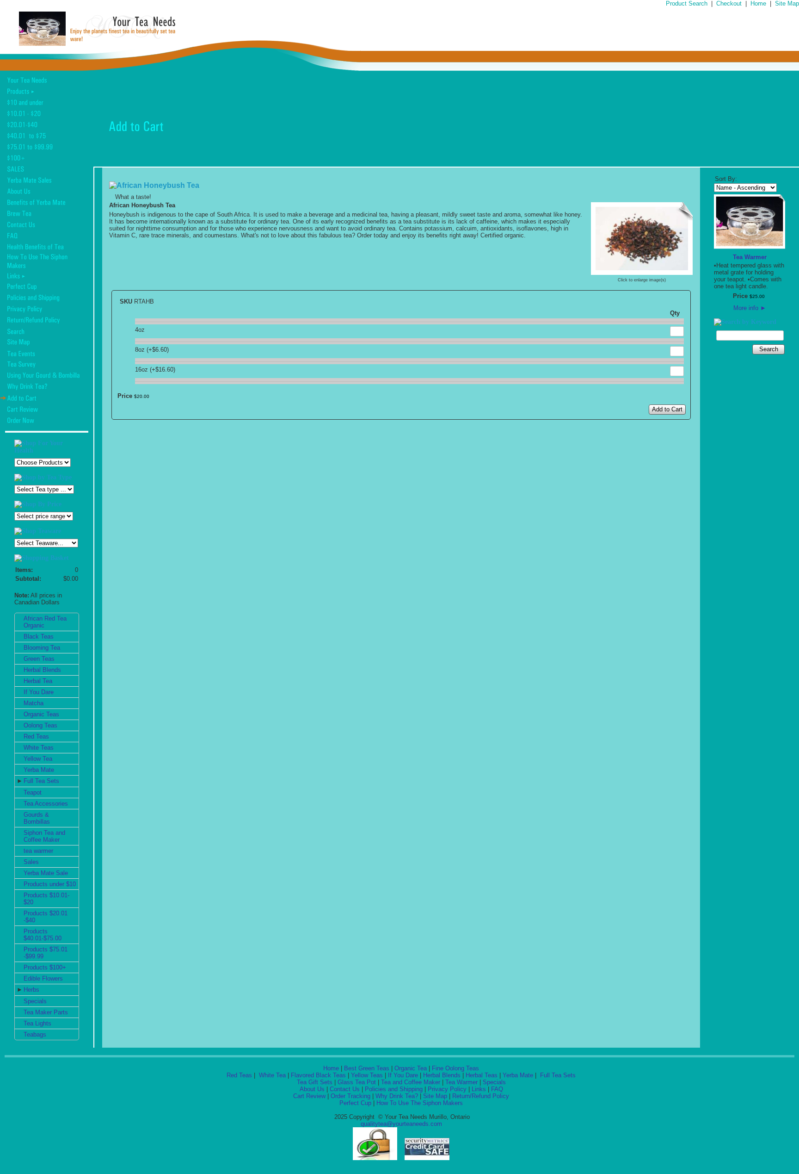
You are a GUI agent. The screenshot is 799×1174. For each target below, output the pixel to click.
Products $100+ (45, 967)
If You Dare (39, 692)
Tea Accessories (46, 803)
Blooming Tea (42, 647)
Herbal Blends (42, 669)
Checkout (729, 3)
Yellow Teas (367, 1075)
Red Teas (36, 736)
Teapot (33, 792)
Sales (31, 861)
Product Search (686, 3)
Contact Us (345, 1089)
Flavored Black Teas (318, 1075)
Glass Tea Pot (357, 1082)
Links (479, 1089)
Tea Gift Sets (314, 1082)
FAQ (497, 1089)
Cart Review (309, 1096)
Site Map (787, 3)
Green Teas (39, 658)
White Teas (39, 747)
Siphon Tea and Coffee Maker (44, 836)
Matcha (33, 703)
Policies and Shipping (394, 1089)
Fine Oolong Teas (455, 1068)
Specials (35, 1001)
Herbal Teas (482, 1075)
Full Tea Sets (41, 780)
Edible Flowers (43, 978)
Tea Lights (37, 1023)
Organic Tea (410, 1068)
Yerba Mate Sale (46, 873)
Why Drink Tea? (396, 1096)
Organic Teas (41, 714)
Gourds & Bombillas (37, 818)
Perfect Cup (355, 1102)
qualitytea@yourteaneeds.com (401, 1123)
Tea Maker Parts (46, 1012)
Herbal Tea (38, 680)
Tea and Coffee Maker (410, 1082)
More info (749, 307)
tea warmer (38, 850)
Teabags (35, 1034)
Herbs (31, 989)
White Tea (271, 1075)
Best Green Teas (366, 1068)
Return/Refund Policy (480, 1096)
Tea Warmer (750, 257)
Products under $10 (50, 884)
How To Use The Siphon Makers (419, 1102)
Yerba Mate (39, 769)
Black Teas (39, 636)
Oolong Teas (40, 725)
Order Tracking (350, 1096)
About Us (312, 1089)
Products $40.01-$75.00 (42, 935)
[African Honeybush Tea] (642, 271)
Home (758, 3)
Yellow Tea (38, 758)
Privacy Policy (447, 1089)
